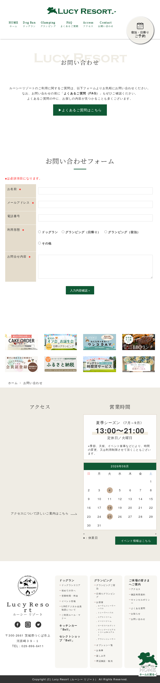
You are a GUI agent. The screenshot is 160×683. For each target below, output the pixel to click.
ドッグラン (49, 232)
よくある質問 (138, 608)
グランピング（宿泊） (123, 232)
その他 (46, 243)
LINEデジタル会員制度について (72, 608)
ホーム (13, 383)
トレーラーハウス (106, 612)
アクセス (136, 588)
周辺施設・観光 (104, 660)
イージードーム (105, 621)
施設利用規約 (138, 594)
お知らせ (136, 613)
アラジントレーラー (107, 639)
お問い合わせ (138, 618)
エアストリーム (105, 617)
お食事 (99, 650)
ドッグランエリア (71, 585)
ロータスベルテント (107, 625)
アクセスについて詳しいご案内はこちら (40, 513)
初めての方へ (69, 590)
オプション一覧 (104, 645)
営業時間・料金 (70, 595)
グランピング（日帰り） (82, 232)
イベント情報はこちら (136, 541)
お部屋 (99, 602)
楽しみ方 (101, 655)
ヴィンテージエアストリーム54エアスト (107, 632)
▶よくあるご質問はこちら (80, 110)
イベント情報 (69, 601)
